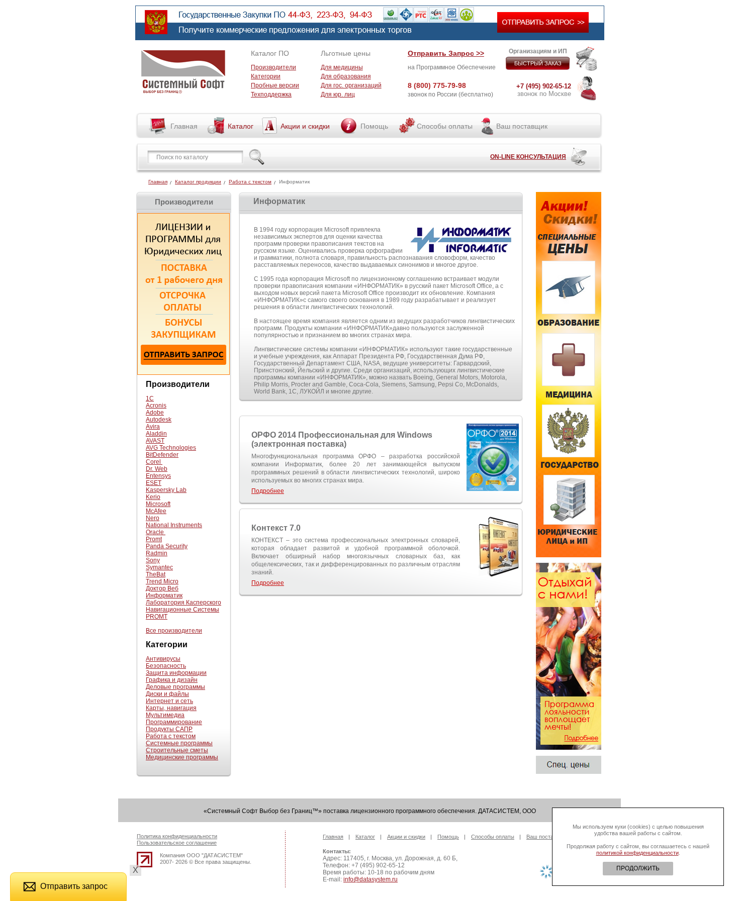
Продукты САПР (169, 729)
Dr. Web (156, 468)
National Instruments (174, 525)
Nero (152, 518)
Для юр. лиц (338, 94)
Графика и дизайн (172, 679)
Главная (184, 126)
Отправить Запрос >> (446, 53)
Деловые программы (175, 686)
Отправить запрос (74, 886)
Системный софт (183, 71)
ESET (153, 482)
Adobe (155, 412)
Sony (153, 560)
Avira (153, 426)
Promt (154, 539)
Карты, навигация (171, 708)
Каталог (240, 126)
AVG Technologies (171, 447)
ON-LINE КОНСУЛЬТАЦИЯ (528, 156)
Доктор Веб (162, 588)
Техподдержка (271, 94)
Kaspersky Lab (166, 489)
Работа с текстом (250, 181)
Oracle (155, 532)
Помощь (374, 126)
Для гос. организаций (351, 85)
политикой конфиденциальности (637, 853)
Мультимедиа (165, 715)
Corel (154, 461)
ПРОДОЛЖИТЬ (638, 868)
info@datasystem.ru (370, 879)
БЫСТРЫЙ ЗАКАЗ (538, 63)
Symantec (159, 567)
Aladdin (156, 433)
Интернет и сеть (169, 701)
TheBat (155, 574)
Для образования (346, 76)
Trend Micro (162, 581)
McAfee (156, 511)
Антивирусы (163, 658)
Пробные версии (275, 85)
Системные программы (179, 743)
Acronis (156, 405)
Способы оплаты (445, 126)
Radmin (156, 553)
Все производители (174, 630)
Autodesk (158, 419)
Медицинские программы (182, 757)
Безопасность (166, 665)
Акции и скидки (305, 126)
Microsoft (158, 504)
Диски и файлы (167, 693)
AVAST (155, 440)
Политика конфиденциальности (177, 836)
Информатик (164, 595)
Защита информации (176, 672)
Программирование (174, 722)
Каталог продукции (198, 181)
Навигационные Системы (182, 609)
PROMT (156, 616)
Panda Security (167, 546)
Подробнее (267, 490)
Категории (266, 76)
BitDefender (162, 454)
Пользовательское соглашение (177, 843)
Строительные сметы (177, 750)
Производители (273, 67)
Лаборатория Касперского (183, 602)
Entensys (158, 475)
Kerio (153, 496)
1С (150, 398)
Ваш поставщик (521, 126)
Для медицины (342, 67)
